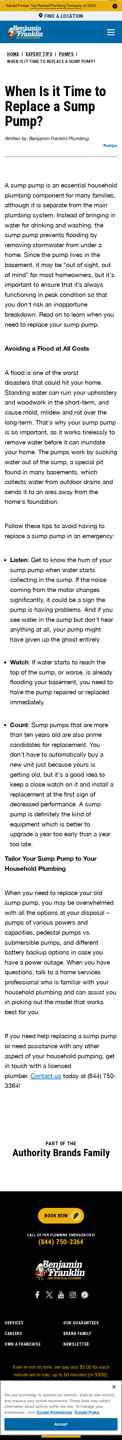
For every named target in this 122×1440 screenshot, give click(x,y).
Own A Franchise (23, 1344)
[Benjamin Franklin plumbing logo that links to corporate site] (25, 32)
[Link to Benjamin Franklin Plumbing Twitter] (49, 1295)
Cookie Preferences (54, 1412)
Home (13, 54)
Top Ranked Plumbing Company (56, 6)
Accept (61, 1424)
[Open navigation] (111, 32)
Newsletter (76, 1344)
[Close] (114, 1386)
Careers (13, 1333)
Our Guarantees (81, 1323)
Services (14, 1323)
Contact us (45, 1075)
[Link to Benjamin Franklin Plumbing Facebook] (37, 1295)
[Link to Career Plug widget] (84, 1295)
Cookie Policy (87, 1412)
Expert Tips (39, 54)
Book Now (56, 1216)
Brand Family (77, 1333)
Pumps (66, 54)
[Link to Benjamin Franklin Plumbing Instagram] (72, 1295)
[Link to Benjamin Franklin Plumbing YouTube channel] (61, 1295)
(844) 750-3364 (61, 1242)
